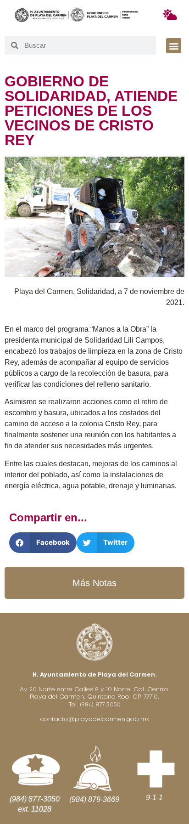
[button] (173, 45)
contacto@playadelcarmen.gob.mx (94, 719)
